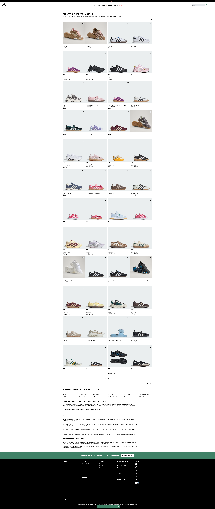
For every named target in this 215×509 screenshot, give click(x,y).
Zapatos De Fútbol (126, 394)
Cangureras (110, 394)
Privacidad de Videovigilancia (119, 504)
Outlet (120, 5)
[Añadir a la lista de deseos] (83, 24)
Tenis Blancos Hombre (112, 392)
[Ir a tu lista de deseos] (208, 5)
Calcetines (125, 392)
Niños (103, 5)
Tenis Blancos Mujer (82, 394)
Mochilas (64, 394)
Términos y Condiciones (92, 504)
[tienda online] (4, 4)
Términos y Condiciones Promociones (107, 504)
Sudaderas (65, 396)
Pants (94, 396)
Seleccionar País (128, 504)
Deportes (116, 5)
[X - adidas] (143, 470)
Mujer (94, 5)
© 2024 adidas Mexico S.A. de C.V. (107, 507)
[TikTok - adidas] (143, 476)
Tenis (64, 392)
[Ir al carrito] (211, 5)
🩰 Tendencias (109, 5)
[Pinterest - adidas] (143, 473)
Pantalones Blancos (142, 396)
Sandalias (95, 392)
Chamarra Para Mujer (112, 396)
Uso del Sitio (98, 504)
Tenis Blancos (80, 392)
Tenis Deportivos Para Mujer (143, 394)
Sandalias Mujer (96, 394)
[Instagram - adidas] (143, 467)
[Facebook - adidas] (143, 464)
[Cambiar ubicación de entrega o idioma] (211, 3)
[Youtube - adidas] (143, 479)
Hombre (99, 5)
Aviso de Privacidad (134, 504)
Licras (124, 396)
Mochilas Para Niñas (142, 392)
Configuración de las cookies (82, 504)
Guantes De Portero (81, 396)
